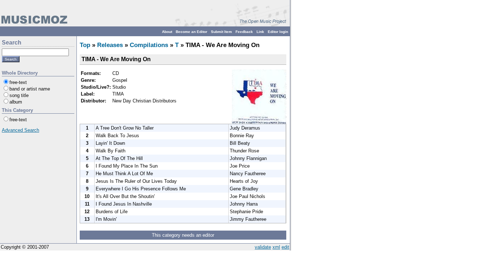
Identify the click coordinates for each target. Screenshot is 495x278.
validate (263, 247)
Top (85, 45)
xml (276, 247)
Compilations (149, 45)
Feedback (244, 32)
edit (285, 247)
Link (260, 32)
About (167, 32)
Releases (110, 45)
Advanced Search (20, 130)
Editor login (278, 32)
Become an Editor (191, 32)
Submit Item (221, 32)
